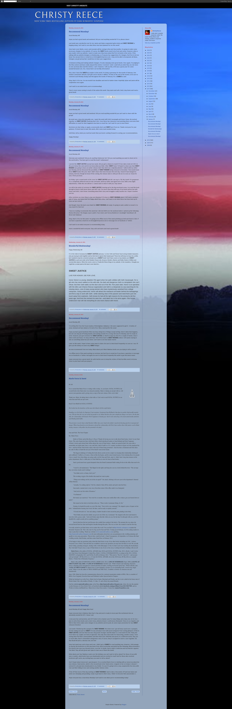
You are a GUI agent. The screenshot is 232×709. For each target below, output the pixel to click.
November (152, 93)
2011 (148, 89)
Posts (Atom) (80, 694)
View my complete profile (152, 43)
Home (104, 691)
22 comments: (100, 237)
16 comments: (102, 309)
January (151, 119)
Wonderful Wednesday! (79, 246)
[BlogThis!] (109, 97)
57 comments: (101, 370)
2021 (148, 63)
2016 (148, 76)
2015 (148, 78)
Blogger (124, 704)
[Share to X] (111, 97)
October (151, 96)
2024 (148, 55)
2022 (148, 60)
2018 (148, 71)
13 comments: (101, 141)
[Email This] (107, 97)
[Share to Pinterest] (114, 97)
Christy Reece (157, 31)
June (150, 106)
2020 (148, 66)
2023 (148, 58)
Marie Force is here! (77, 378)
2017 (148, 73)
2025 (148, 53)
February (151, 117)
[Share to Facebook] (113, 97)
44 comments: (101, 596)
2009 (148, 143)
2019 (148, 68)
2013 (148, 83)
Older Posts (135, 691)
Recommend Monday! (79, 31)
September (152, 99)
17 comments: (100, 97)
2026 (148, 50)
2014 (148, 81)
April (150, 111)
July (150, 104)
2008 (148, 145)
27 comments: (101, 686)
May (150, 109)
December (152, 91)
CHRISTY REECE (69, 15)
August (151, 101)
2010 (148, 140)
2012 (148, 86)
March (150, 114)
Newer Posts (73, 691)
